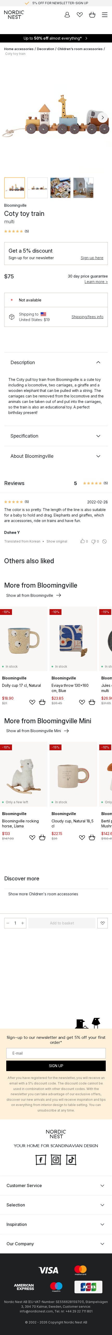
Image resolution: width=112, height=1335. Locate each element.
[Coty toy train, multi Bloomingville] (56, 116)
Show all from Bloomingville (29, 595)
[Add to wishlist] (32, 702)
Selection (16, 1204)
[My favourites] (79, 14)
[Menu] (104, 14)
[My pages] (67, 14)
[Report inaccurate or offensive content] (104, 541)
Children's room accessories (80, 49)
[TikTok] (71, 1159)
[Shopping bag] (92, 14)
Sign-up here (92, 258)
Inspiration (17, 1224)
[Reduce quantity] (7, 923)
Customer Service (24, 1185)
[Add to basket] (42, 702)
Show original (57, 541)
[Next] (102, 117)
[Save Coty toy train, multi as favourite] (102, 923)
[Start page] (14, 14)
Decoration (45, 49)
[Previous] (9, 117)
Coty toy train (15, 54)
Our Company (20, 1243)
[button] (16, 231)
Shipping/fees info (87, 317)
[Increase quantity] (22, 923)
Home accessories (19, 49)
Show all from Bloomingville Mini (33, 730)
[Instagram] (56, 1159)
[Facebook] (40, 1159)
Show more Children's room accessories (43, 894)
